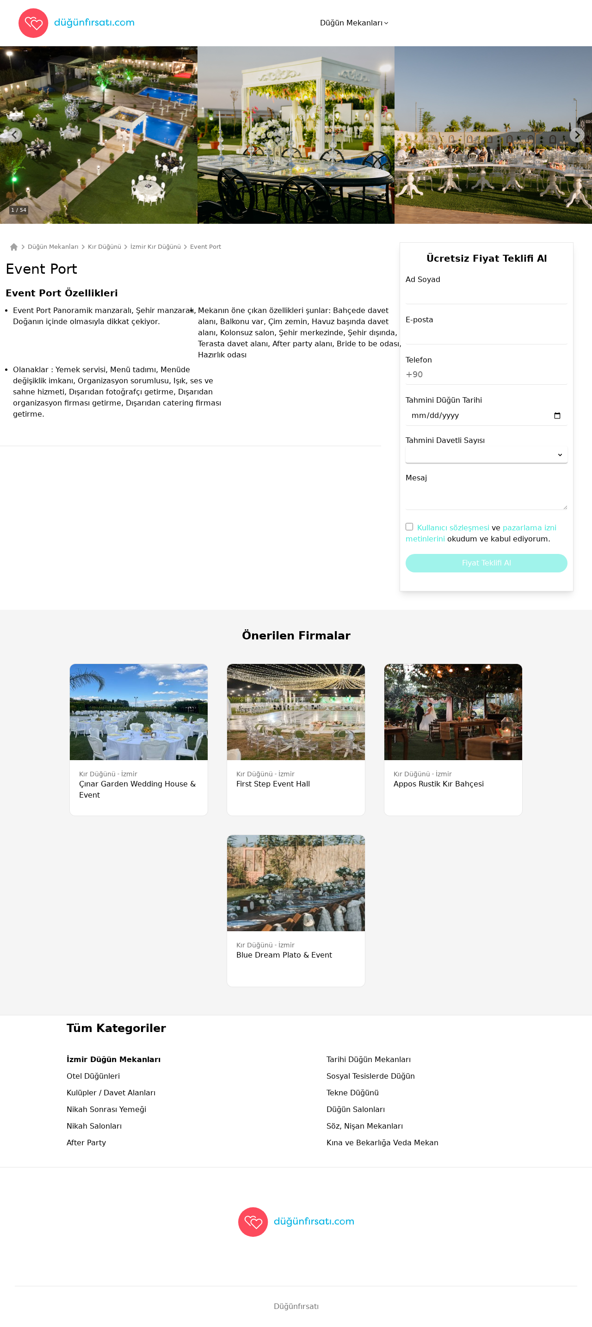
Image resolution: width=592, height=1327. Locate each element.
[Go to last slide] (14, 135)
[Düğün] (13, 247)
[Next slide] (577, 135)
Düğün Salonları (356, 1109)
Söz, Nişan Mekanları (365, 1126)
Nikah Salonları (94, 1126)
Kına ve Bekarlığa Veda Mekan (382, 1142)
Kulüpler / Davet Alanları (111, 1092)
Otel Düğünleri (93, 1076)
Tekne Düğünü (353, 1092)
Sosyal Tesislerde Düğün (371, 1076)
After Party (86, 1142)
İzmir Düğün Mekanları (113, 1059)
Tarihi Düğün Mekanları (369, 1059)
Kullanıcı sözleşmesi (454, 527)
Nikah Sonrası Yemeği (106, 1109)
